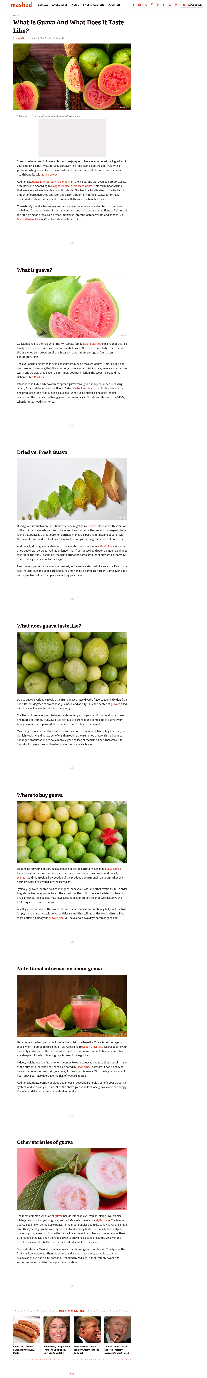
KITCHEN (114, 4)
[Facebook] (133, 5)
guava (114, 704)
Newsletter (194, 5)
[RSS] (176, 5)
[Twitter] (146, 5)
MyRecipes (79, 388)
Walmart (22, 877)
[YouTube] (140, 5)
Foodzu (92, 526)
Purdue (38, 377)
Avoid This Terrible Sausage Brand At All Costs (24, 1350)
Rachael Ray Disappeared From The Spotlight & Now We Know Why (56, 1350)
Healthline (106, 546)
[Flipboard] (164, 5)
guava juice (112, 869)
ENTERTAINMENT (94, 4)
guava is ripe (55, 918)
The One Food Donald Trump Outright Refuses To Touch (86, 1350)
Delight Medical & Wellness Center (72, 186)
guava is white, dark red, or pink (51, 181)
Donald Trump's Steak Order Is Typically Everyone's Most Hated (116, 1350)
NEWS (75, 4)
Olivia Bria (21, 38)
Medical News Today (29, 219)
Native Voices (49, 174)
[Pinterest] (158, 5)
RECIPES (43, 4)
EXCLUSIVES (60, 4)
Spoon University (92, 1046)
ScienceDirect (92, 343)
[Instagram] (152, 5)
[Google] (170, 5)
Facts (16, 16)
